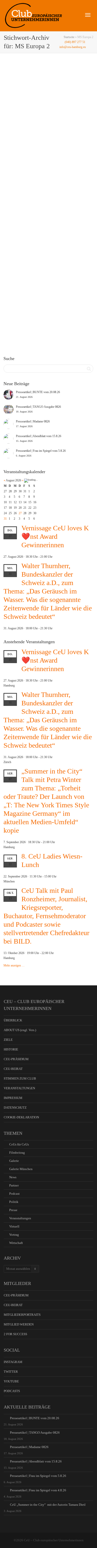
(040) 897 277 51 (74, 42)
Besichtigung (39, 277)
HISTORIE (11, 1049)
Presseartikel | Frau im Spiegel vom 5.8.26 (38, 1476)
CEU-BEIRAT (13, 1069)
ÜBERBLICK (13, 1020)
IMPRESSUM (13, 1098)
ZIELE (8, 1040)
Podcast (14, 1193)
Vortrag (14, 1234)
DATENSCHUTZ (15, 1107)
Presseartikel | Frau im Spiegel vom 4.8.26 (38, 1490)
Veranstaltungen (48, 142)
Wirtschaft (16, 1243)
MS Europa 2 (31, 145)
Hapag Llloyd (64, 142)
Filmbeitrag (17, 1152)
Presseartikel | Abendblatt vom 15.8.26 (36, 1461)
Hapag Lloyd (48, 277)
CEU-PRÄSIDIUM (16, 1059)
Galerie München (21, 1169)
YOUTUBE (11, 1381)
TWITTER (11, 1371)
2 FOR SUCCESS (15, 1334)
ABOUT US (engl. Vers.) (20, 1030)
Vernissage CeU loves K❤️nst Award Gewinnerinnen (55, 536)
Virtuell (14, 1226)
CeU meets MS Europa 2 (41, 272)
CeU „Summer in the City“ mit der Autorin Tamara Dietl (48, 1504)
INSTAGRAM (13, 1362)
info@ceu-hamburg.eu (72, 47)
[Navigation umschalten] (87, 15)
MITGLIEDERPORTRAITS (22, 1315)
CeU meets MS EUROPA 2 (42, 137)
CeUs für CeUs (19, 1144)
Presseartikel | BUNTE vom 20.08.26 (34, 1418)
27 (20, 513)
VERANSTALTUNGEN (19, 1088)
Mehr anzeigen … (14, 965)
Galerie (37, 142)
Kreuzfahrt (55, 277)
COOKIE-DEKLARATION (21, 1117)
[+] (48, 115)
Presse (13, 1210)
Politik (13, 1202)
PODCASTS (12, 1391)
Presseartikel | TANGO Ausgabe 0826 (35, 1432)
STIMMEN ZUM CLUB (20, 1078)
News (41, 142)
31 (5, 518)
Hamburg (56, 142)
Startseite (69, 37)
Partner (14, 1185)
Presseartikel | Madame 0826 (29, 1447)
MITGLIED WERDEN (19, 1324)
